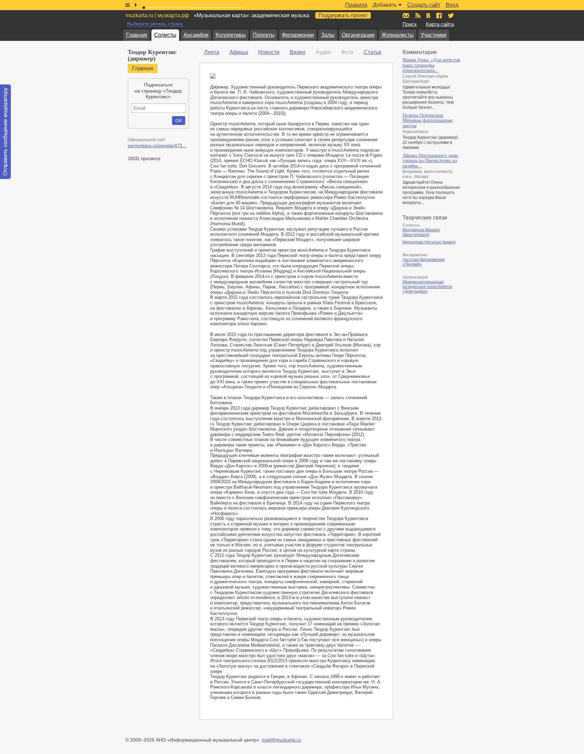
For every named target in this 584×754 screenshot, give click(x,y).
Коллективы (231, 35)
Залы (328, 35)
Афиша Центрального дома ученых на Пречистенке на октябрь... (430, 160)
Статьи (372, 52)
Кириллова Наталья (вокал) (429, 242)
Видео (298, 52)
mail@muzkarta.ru (281, 740)
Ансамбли (196, 35)
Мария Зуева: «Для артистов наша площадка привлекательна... (431, 65)
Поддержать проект (343, 15)
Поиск (410, 24)
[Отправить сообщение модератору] (5, 131)
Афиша (238, 52)
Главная (136, 35)
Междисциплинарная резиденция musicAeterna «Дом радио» (427, 287)
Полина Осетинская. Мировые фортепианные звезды (428, 120)
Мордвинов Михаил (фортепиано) (421, 232)
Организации (358, 35)
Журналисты (398, 35)
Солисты (165, 35)
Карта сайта (440, 24)
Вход (452, 5)
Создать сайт (423, 5)
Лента (211, 52)
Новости (268, 52)
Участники (433, 35)
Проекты (264, 35)
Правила (356, 5)
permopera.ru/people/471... (157, 145)
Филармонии (298, 35)
